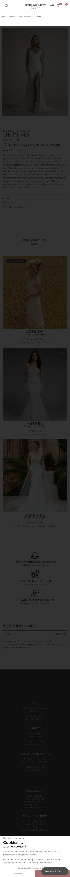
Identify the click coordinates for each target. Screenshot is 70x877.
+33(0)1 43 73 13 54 (35, 716)
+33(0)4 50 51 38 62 (35, 741)
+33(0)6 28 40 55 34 (35, 744)
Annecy (41, 434)
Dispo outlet (16, 261)
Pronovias (35, 431)
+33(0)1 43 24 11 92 (35, 767)
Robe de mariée (25, 17)
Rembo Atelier (35, 339)
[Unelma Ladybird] (35, 72)
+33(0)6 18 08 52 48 (35, 770)
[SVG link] (35, 6)
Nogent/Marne (41, 342)
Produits (12, 17)
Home (4, 17)
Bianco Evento (35, 522)
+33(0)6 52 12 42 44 (35, 719)
